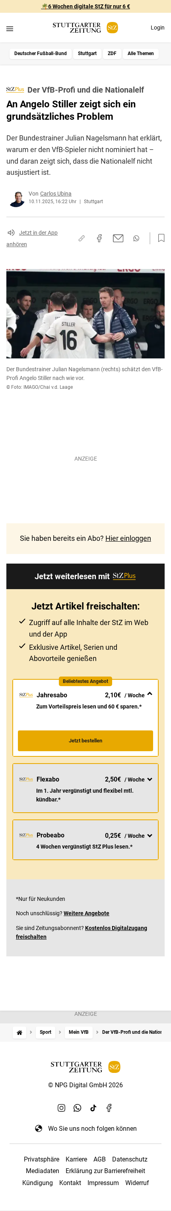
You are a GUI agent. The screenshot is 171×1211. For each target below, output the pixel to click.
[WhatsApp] (77, 1107)
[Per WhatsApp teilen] (136, 238)
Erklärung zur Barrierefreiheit (105, 1171)
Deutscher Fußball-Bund (40, 53)
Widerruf (137, 1183)
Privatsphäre (41, 1159)
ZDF (112, 53)
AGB (99, 1159)
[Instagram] (61, 1107)
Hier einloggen (128, 538)
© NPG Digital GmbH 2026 (85, 1085)
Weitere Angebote (86, 913)
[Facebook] (109, 1107)
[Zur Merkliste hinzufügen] (159, 238)
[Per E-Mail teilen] (118, 238)
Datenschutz (130, 1159)
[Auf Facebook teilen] (99, 238)
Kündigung (37, 1183)
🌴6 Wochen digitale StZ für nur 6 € (85, 6)
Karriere (76, 1159)
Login (158, 27)
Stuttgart (87, 53)
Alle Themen (141, 53)
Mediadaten (42, 1171)
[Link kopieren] (81, 238)
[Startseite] (19, 1032)
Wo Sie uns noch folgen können (92, 1128)
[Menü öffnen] (9, 28)
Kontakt (70, 1183)
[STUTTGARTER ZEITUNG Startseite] (85, 28)
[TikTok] (93, 1107)
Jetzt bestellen (85, 741)
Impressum (103, 1183)
